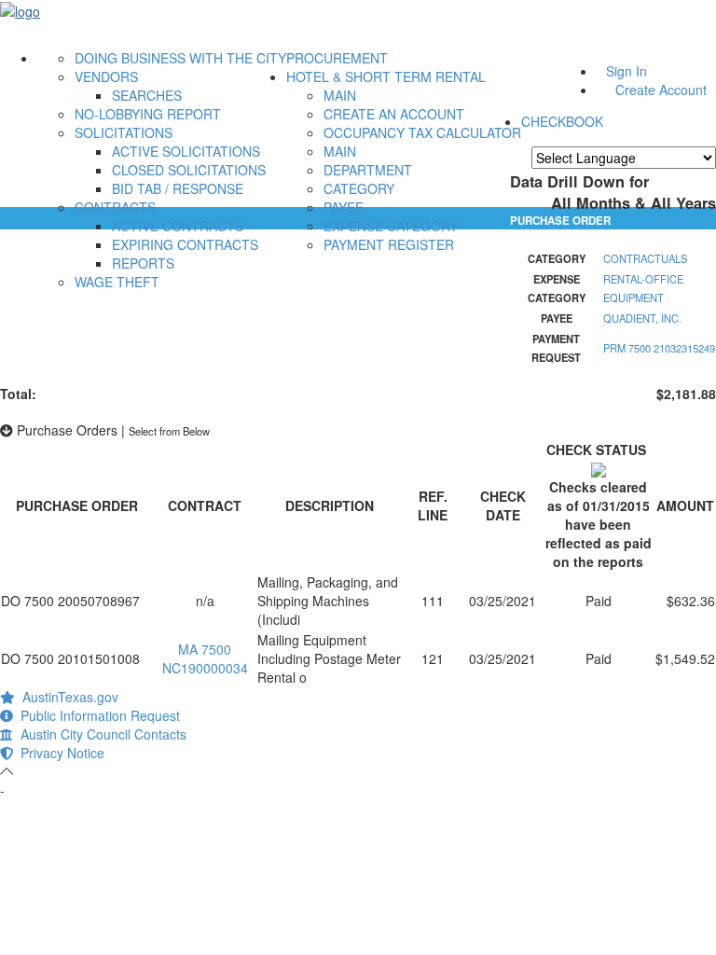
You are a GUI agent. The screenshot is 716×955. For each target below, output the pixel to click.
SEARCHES (147, 95)
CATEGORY (359, 188)
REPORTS (143, 263)
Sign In (626, 71)
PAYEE (344, 207)
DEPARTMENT (368, 169)
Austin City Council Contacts (99, 734)
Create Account (661, 89)
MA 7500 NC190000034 (205, 658)
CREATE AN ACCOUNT (394, 113)
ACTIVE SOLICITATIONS (186, 151)
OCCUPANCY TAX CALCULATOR (422, 132)
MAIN (340, 95)
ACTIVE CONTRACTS (177, 225)
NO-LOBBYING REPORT (148, 113)
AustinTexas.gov (66, 696)
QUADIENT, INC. (642, 318)
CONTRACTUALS (645, 258)
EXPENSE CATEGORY (391, 225)
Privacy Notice (58, 752)
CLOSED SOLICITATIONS (189, 169)
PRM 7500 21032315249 (659, 347)
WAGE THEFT (117, 281)
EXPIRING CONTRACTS (185, 244)
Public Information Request (96, 715)
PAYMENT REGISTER (389, 244)
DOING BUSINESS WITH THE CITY (180, 57)
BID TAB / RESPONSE (177, 188)
